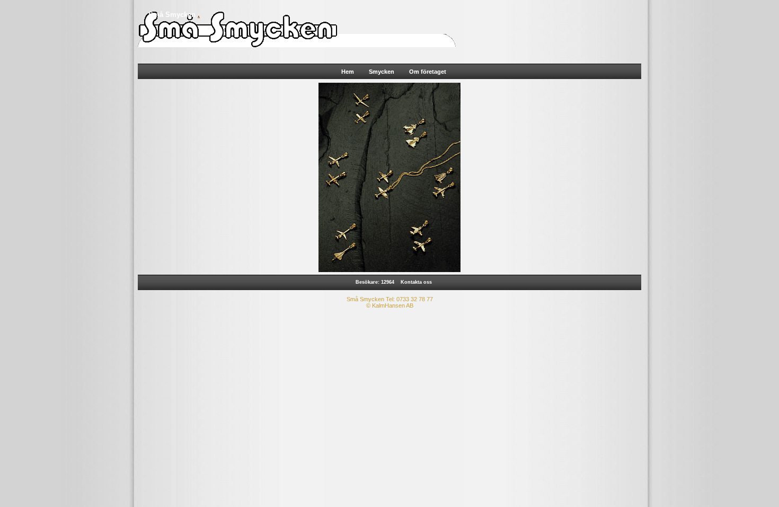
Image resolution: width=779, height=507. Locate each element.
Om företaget (427, 71)
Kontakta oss (416, 282)
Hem (347, 71)
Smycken (381, 71)
